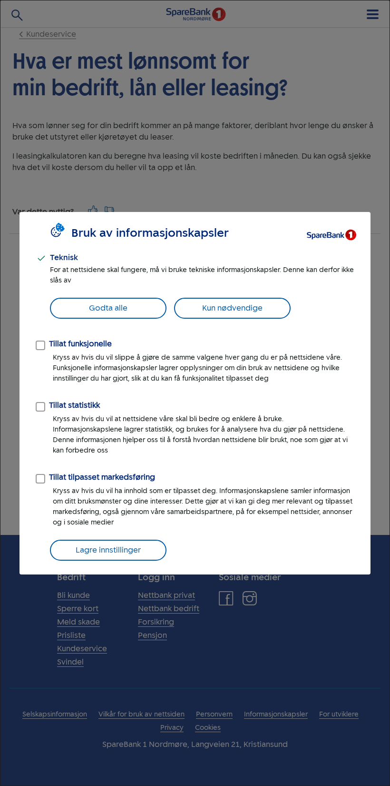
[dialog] (195, 393)
